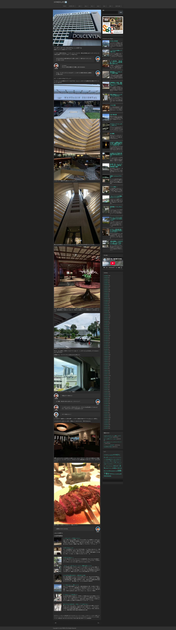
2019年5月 (106, 363)
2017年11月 (106, 394)
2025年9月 (106, 287)
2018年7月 (106, 380)
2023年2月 (106, 308)
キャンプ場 (108, 460)
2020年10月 (106, 335)
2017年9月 (106, 398)
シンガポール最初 (93, 615)
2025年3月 (106, 289)
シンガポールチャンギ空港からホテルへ (72, 538)
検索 (103, 10)
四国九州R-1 (116, 466)
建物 (77, 618)
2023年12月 (106, 298)
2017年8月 (106, 400)
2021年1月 (106, 329)
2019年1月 (106, 370)
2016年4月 (106, 428)
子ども (109, 468)
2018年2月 (106, 389)
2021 (110, 6)
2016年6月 (106, 424)
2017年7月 (106, 401)
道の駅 (117, 474)
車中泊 (112, 474)
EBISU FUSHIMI (68, 49)
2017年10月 (106, 396)
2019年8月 (106, 358)
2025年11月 (106, 284)
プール (107, 463)
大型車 (106, 468)
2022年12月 (106, 312)
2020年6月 (106, 340)
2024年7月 (106, 293)
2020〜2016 (118, 6)
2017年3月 (106, 408)
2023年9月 (106, 300)
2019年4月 (106, 365)
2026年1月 (106, 282)
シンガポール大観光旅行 (64, 615)
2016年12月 (106, 414)
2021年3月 (106, 326)
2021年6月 (106, 321)
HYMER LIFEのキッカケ (68, 547)
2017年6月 (106, 403)
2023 (98, 6)
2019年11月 (106, 352)
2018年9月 (106, 377)
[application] (112, 263)
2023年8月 (106, 301)
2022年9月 (106, 317)
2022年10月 (106, 315)
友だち (112, 466)
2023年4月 (106, 305)
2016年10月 (106, 417)
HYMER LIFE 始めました (68, 557)
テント (108, 462)
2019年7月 (106, 359)
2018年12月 (106, 372)
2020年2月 (106, 347)
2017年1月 (106, 412)
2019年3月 (106, 366)
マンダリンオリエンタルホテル (80, 616)
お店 (107, 457)
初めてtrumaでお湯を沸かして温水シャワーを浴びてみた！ (76, 604)
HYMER (106, 455)
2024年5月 (106, 294)
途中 (114, 474)
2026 (80, 6)
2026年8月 (106, 275)
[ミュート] (119, 267)
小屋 (112, 468)
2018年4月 (106, 386)
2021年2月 (106, 328)
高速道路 (108, 476)
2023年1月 (106, 310)
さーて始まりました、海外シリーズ (71, 584)
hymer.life (73, 615)
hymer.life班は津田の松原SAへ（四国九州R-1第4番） (74, 575)
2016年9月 (106, 419)
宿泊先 (74, 618)
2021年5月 (106, 322)
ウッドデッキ (117, 457)
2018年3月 (106, 387)
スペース (58, 616)
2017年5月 (106, 405)
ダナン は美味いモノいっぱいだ (110, 438)
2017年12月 (106, 393)
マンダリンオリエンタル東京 (93, 616)
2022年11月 (106, 314)
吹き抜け (71, 618)
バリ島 (114, 462)
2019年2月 (106, 368)
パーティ (62, 616)
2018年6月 (106, 382)
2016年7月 (106, 422)
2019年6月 (106, 361)
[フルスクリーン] (121, 267)
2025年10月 (106, 286)
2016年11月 (106, 415)
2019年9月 (106, 356)
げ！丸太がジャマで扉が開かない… (70, 594)
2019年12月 (106, 351)
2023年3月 (106, 307)
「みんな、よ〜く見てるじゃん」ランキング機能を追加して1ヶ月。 (77, 565)
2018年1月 (106, 391)
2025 (86, 6)
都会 (119, 474)
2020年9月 (106, 337)
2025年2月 (106, 291)
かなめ (82, 615)
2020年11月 (106, 333)
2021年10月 (106, 319)
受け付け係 (67, 618)
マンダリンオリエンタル (69, 616)
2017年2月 (106, 410)
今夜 (63, 618)
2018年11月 (106, 373)
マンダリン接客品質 (58, 618)
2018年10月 (106, 375)
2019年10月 (106, 354)
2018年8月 (106, 379)
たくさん (109, 457)
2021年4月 (106, 324)
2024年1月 (106, 296)
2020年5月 (106, 342)
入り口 (109, 466)
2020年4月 (106, 344)
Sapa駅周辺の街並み (108, 446)
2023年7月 (106, 303)
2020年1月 (106, 349)
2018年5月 (106, 384)
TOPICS (64, 6)
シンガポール (87, 615)
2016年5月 (106, 426)
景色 (110, 471)
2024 (92, 6)
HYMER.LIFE (71, 6)
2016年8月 (106, 421)
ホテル (110, 464)
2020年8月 (106, 338)
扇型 (80, 618)
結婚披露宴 (89, 618)
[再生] (104, 267)
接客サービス (83, 618)
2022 (104, 6)
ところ (112, 457)
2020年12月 (106, 331)
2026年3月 (106, 280)
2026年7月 (106, 277)
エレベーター (78, 615)
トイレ (111, 462)
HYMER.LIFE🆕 (60, 2)
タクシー (105, 462)
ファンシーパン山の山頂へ (109, 445)
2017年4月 (106, 407)
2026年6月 (106, 279)
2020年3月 (106, 345)
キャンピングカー (115, 459)
